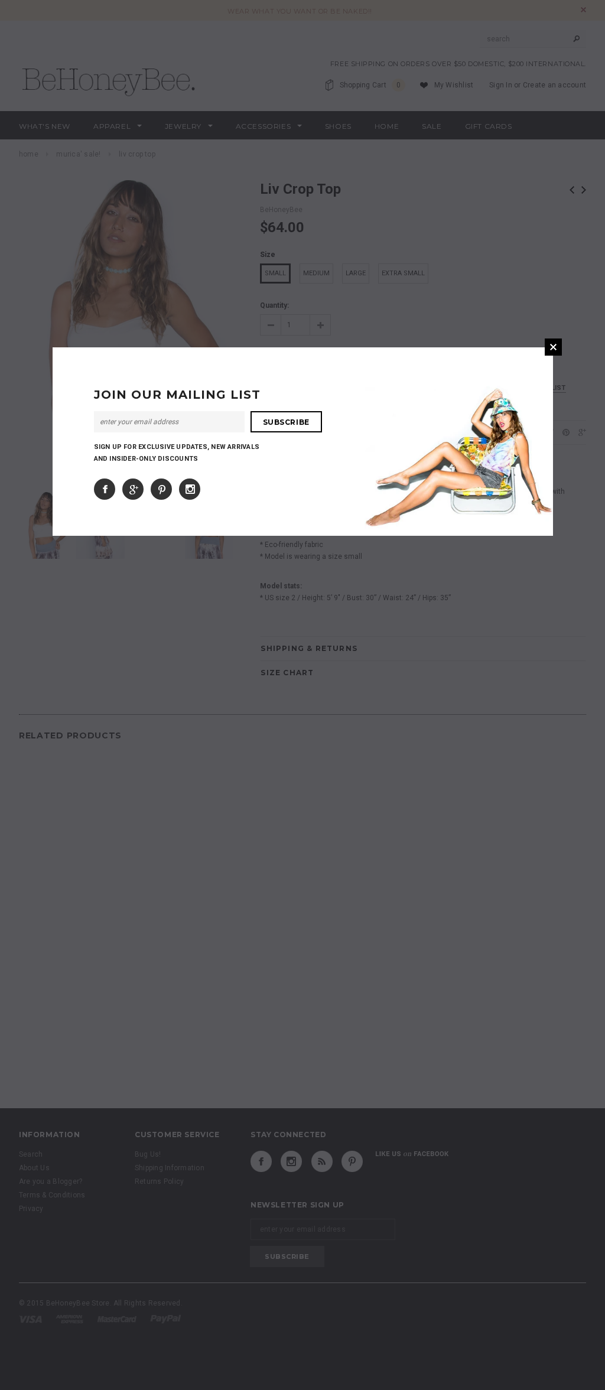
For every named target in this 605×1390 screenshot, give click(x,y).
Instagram (189, 489)
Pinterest (161, 489)
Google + (133, 489)
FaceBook (104, 489)
